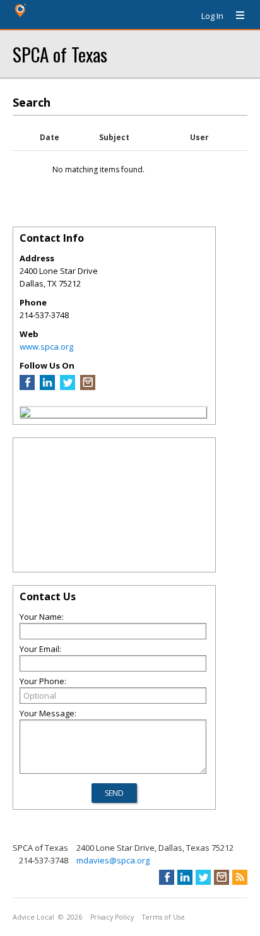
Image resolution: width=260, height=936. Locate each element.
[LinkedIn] (47, 387)
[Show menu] (235, 15)
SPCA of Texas (60, 54)
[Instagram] (87, 387)
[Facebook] (27, 387)
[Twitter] (67, 387)
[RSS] (239, 877)
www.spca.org (46, 346)
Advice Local (33, 917)
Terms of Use (163, 917)
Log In (212, 15)
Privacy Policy (112, 917)
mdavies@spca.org (113, 860)
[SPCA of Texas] (25, 414)
